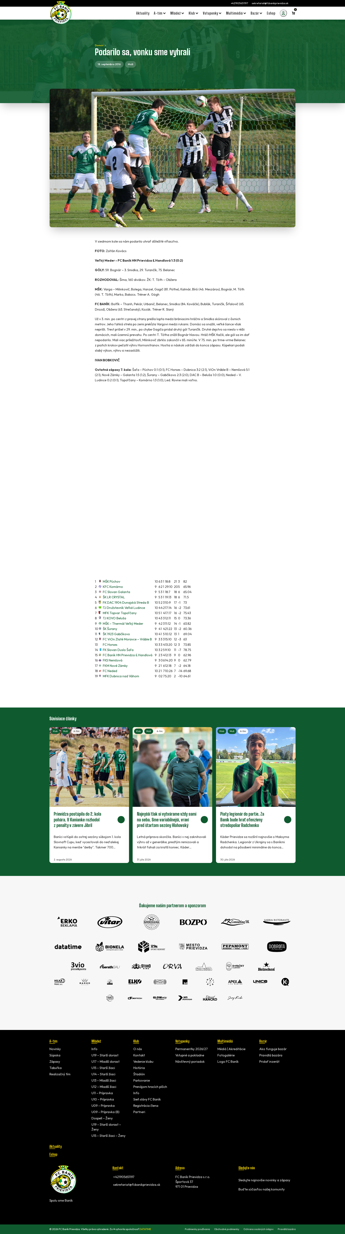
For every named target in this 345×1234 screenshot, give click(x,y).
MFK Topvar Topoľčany (120, 613)
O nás (137, 1049)
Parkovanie (141, 1080)
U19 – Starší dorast (104, 1055)
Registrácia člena (145, 1106)
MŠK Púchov (111, 581)
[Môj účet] (283, 13)
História (139, 1068)
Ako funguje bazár (273, 1049)
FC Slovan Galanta (116, 592)
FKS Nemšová (112, 660)
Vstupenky (182, 1041)
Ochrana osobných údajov (258, 1229)
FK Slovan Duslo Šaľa (118, 650)
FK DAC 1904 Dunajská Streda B (126, 602)
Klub (55, 731)
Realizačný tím (59, 1074)
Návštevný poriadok (190, 1061)
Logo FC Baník (228, 1061)
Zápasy (54, 1061)
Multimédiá (225, 1041)
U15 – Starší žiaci (103, 1068)
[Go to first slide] (288, 795)
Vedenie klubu (143, 1061)
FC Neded (110, 671)
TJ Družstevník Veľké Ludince (124, 608)
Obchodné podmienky (226, 1229)
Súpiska (54, 1055)
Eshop (53, 1154)
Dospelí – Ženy (102, 1118)
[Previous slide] (56, 795)
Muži (130, 64)
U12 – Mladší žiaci (103, 1087)
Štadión (139, 1074)
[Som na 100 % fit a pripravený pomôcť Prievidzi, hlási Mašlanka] (256, 795)
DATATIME (145, 1229)
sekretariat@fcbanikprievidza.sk (270, 3)
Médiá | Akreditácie (231, 1049)
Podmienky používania (197, 1229)
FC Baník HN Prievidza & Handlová (127, 655)
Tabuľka (55, 1068)
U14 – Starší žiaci (103, 1074)
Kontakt (139, 1055)
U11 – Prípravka (102, 1093)
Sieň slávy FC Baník (147, 1099)
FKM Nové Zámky (115, 666)
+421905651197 (239, 3)
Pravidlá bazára (270, 1055)
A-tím (76, 731)
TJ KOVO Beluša (114, 618)
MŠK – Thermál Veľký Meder (123, 623)
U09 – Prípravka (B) (105, 1112)
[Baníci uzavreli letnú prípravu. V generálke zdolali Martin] (172, 795)
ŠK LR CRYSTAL (114, 597)
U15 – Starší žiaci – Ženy (108, 1136)
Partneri (139, 1112)
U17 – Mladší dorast (105, 1061)
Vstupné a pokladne (189, 1055)
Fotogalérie (226, 1055)
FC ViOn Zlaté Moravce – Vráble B (127, 639)
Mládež (96, 1041)
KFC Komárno (113, 587)
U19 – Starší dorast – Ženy (106, 1126)
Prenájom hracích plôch (150, 1087)
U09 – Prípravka (103, 1106)
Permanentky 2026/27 (191, 1049)
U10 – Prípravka (102, 1099)
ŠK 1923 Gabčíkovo (116, 634)
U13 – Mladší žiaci (103, 1080)
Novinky (55, 1049)
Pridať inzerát (269, 1061)
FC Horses (110, 645)
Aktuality (55, 1146)
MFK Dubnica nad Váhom (121, 676)
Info (94, 1049)
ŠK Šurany (110, 629)
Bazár (263, 1041)
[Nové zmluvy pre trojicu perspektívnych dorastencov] (89, 795)
